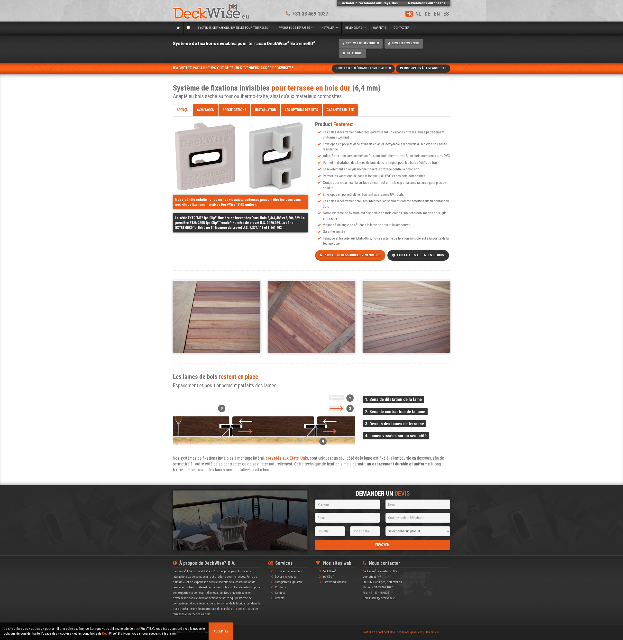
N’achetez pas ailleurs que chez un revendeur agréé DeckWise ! (233, 68)
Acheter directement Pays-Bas (370, 3)
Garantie (379, 27)
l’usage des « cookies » (57, 633)
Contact (280, 592)
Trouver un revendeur (361, 43)
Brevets (279, 598)
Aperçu (182, 110)
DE (427, 14)
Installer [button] (328, 27)
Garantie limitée (340, 110)
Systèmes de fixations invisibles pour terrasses (233, 27)
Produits (280, 587)
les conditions (87, 633)
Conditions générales (409, 632)
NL (418, 14)
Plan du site (432, 632)
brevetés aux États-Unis (287, 458)
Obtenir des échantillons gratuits (364, 68)
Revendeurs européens (426, 3)
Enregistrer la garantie (288, 582)
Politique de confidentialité (379, 632)
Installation (265, 110)
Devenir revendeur (404, 43)
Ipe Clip (328, 576)
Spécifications (234, 110)
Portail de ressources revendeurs (351, 255)
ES (446, 14)
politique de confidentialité (22, 633)
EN (437, 14)
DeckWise (329, 571)
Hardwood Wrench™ (335, 582)
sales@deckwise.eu (383, 598)
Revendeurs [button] (354, 27)
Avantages (205, 110)
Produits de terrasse (295, 27)
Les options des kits (301, 110)
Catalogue (353, 53)
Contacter (401, 27)
